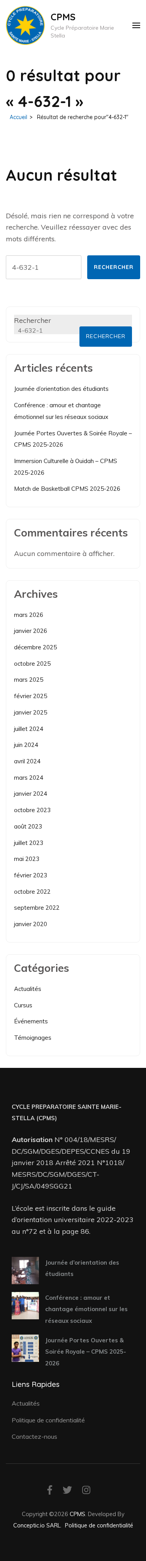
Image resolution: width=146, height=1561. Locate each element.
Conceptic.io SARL (36, 1525)
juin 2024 (26, 744)
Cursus (23, 1005)
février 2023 (30, 875)
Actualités (27, 989)
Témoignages (32, 1037)
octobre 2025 (32, 663)
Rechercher (32, 320)
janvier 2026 (30, 630)
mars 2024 (28, 777)
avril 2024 (27, 761)
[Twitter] (67, 1491)
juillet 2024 (28, 728)
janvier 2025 (30, 712)
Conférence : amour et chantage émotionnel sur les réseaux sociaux (86, 1309)
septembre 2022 (37, 907)
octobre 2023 (32, 810)
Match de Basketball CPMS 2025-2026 (67, 488)
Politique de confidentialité (48, 1420)
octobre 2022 (32, 891)
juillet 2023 (28, 842)
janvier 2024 (30, 793)
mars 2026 (28, 614)
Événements (31, 1021)
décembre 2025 (35, 647)
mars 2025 (28, 679)
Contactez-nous (34, 1436)
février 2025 (30, 696)
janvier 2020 (30, 924)
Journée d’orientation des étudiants (61, 388)
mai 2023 (26, 858)
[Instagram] (86, 1491)
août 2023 (28, 826)
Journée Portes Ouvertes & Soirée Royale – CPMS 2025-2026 (85, 1351)
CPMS (63, 17)
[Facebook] (50, 1491)
